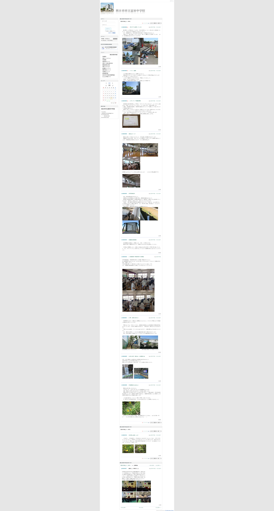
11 (107, 93)
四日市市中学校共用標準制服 (109, 75)
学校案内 (104, 56)
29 (109, 89)
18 (107, 95)
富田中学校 (158, 256)
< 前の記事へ (152, 465)
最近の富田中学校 (113, 54)
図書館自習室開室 (133, 239)
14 (113, 93)
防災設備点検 (132, 193)
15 (115, 93)
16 (103, 95)
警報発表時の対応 (106, 64)
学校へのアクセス (106, 66)
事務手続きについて (107, 69)
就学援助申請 (105, 73)
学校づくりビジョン (107, 58)
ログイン (172, 0)
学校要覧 (104, 59)
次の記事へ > (158, 465)
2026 (109, 83)
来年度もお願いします (133, 435)
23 (103, 97)
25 (107, 97)
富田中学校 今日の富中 (156, 27)
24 (105, 97)
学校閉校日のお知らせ (133, 385)
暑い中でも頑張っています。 (136, 27)
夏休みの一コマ (132, 133)
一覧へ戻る (141, 507)
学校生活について (106, 61)
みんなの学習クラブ (107, 76)
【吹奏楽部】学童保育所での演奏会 (136, 256)
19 (109, 95)
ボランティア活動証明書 (135, 100)
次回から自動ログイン (111, 31)
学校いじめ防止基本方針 (108, 63)
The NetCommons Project (169, 510)
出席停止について (106, 71)
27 (105, 89)
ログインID (104, 21)
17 (105, 95)
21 (113, 95)
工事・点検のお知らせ (133, 317)
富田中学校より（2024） (126, 465)
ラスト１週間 (133, 70)
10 (105, 93)
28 (107, 89)
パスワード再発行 (112, 32)
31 (113, 89)
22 (115, 95)
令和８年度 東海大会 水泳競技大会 (137, 356)
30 (111, 89)
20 (111, 95)
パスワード (104, 24)
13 (111, 93)
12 (109, 93)
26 (103, 89)
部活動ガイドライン (107, 68)
